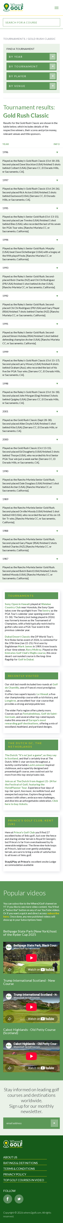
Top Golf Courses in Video (23, 1180)
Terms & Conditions (19, 1168)
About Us (10, 1157)
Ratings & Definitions (20, 1163)
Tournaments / (15, 38)
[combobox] (31, 57)
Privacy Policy (14, 1174)
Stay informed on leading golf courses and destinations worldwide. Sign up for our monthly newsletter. (32, 1100)
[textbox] (16, 56)
